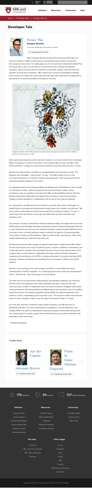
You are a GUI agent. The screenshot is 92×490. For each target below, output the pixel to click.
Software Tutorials (19, 428)
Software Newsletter (19, 432)
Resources (56, 10)
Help (82, 10)
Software (42, 10)
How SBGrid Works (73, 413)
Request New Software (19, 421)
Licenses (60, 464)
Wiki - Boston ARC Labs (33, 453)
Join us (60, 445)
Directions (32, 457)
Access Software (19, 417)
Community (70, 10)
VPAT (60, 460)
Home (10, 18)
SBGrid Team (73, 421)
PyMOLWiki (46, 421)
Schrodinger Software (46, 428)
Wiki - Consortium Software (32, 449)
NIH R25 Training (46, 413)
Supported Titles (19, 413)
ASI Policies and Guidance (60, 468)
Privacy (60, 457)
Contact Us (33, 445)
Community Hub (73, 417)
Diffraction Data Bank (46, 425)
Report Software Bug (19, 425)
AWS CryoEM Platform (46, 417)
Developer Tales (22, 18)
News (60, 453)
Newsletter (60, 449)
